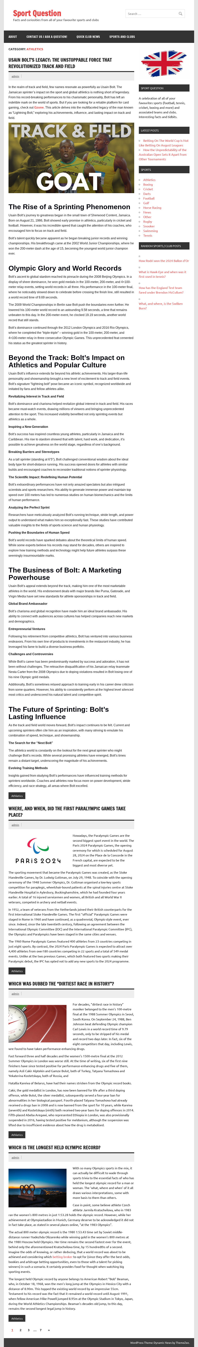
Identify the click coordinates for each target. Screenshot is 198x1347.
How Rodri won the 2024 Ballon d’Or (164, 260)
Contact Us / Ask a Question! (46, 37)
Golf (146, 203)
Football (148, 198)
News (147, 212)
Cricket (148, 189)
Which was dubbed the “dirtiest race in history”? (61, 983)
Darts (147, 193)
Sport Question (37, 13)
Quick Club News (88, 37)
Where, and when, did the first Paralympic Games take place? (67, 811)
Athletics (17, 795)
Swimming (150, 231)
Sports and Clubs (122, 37)
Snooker (149, 226)
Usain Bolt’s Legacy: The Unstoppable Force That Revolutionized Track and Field (60, 63)
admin (15, 76)
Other (147, 217)
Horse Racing (152, 207)
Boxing (148, 184)
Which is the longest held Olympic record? (54, 1147)
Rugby (147, 221)
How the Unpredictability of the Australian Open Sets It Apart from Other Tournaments (163, 154)
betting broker (63, 1257)
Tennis (147, 235)
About (13, 37)
